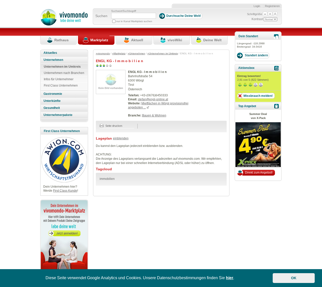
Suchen (101, 16)
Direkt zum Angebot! (258, 172)
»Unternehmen (136, 53)
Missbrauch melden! (258, 96)
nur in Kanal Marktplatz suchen (134, 21)
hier (229, 278)
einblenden (121, 138)
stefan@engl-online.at (153, 99)
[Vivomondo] (64, 24)
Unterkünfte (52, 101)
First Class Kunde (65, 190)
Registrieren (272, 6)
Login (257, 6)
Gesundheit (52, 108)
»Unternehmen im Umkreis (162, 53)
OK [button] (293, 278)
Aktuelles (50, 53)
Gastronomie (53, 94)
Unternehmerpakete (58, 115)
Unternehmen (53, 60)
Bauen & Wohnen (154, 115)
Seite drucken (113, 125)
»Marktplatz (119, 53)
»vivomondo (103, 53)
